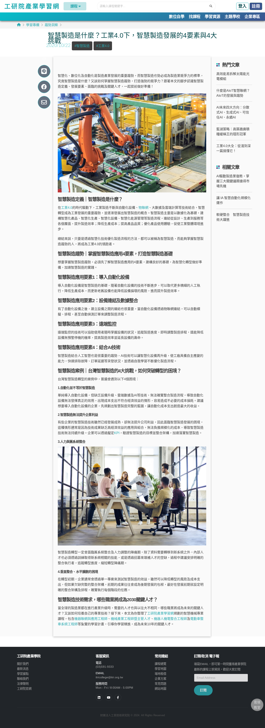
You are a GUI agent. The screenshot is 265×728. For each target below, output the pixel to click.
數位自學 (176, 16)
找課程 (194, 16)
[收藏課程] (44, 59)
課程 (73, 6)
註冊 (256, 6)
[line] (108, 697)
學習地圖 (160, 668)
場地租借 (160, 673)
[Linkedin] (99, 697)
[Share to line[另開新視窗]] (44, 71)
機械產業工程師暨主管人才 (131, 619)
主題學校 (232, 16)
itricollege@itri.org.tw (109, 677)
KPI (116, 433)
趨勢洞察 (51, 25)
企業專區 (252, 16)
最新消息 (23, 668)
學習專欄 (32, 25)
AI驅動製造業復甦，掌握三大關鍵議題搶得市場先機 (232, 181)
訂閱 (203, 690)
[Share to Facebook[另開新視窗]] (44, 87)
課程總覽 (160, 663)
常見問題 (160, 683)
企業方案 (160, 678)
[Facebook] (117, 697)
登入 (242, 6)
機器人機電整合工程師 (170, 619)
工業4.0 (66, 207)
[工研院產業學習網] (31, 6)
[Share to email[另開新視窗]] (44, 102)
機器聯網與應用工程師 (90, 619)
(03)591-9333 (105, 666)
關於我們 (23, 663)
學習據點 (23, 673)
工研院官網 (24, 688)
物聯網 (143, 207)
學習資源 (212, 16)
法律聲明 (23, 683)
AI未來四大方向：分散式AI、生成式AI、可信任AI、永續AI (232, 112)
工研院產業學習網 (160, 613)
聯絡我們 (23, 678)
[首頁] (19, 25)
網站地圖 (160, 688)
